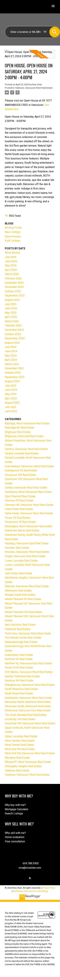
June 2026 (11, 261)
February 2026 (13, 278)
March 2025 (12, 321)
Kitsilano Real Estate (17, 547)
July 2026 (10, 257)
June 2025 (11, 308)
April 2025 (11, 317)
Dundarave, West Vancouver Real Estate (28, 492)
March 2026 (12, 274)
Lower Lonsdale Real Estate (21, 560)
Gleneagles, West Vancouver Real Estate (28, 526)
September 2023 (14, 377)
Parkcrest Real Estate (17, 629)
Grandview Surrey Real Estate (22, 530)
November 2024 (14, 329)
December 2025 (14, 282)
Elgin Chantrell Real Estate (20, 496)
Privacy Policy (48, 888)
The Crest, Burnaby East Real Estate (25, 714)
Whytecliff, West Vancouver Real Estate (28, 761)
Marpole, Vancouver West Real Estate (27, 586)
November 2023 (14, 368)
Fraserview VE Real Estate (20, 522)
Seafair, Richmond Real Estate (22, 676)
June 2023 (11, 389)
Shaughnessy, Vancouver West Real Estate (29, 684)
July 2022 (10, 407)
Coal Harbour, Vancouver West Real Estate (29, 466)
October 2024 (13, 334)
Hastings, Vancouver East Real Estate (26, 543)
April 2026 (11, 269)
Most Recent (12, 252)
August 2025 (12, 299)
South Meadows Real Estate (21, 689)
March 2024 (12, 364)
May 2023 (10, 394)
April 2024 (11, 359)
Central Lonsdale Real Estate (21, 453)
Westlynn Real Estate (17, 757)
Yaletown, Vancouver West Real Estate (33, 88)
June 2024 (11, 351)
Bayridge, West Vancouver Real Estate (27, 423)
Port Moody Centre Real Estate (23, 637)
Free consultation (15, 841)
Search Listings (14, 813)
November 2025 (14, 287)
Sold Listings (12, 240)
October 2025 (13, 291)
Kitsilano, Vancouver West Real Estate (27, 551)
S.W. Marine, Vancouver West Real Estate (28, 672)
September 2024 (14, 338)
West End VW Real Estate (20, 749)
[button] (30, 878)
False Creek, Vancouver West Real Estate (29, 513)
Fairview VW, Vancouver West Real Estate (29, 504)
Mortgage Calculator (16, 809)
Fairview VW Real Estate (19, 500)
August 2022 (12, 402)
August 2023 (12, 381)
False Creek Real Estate (19, 509)
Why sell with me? (15, 832)
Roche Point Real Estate (19, 667)
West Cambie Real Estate (19, 740)
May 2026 (10, 265)
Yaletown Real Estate (17, 770)
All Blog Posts (13, 227)
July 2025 (10, 304)
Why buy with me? (15, 805)
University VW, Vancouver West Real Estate (30, 723)
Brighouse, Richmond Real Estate (24, 436)
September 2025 (14, 295)
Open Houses (13, 236)
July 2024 (10, 346)
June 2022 (11, 411)
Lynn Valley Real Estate (18, 573)
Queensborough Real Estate (21, 642)
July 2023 (10, 385)
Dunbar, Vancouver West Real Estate (26, 487)
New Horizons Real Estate (20, 624)
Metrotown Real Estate (18, 590)
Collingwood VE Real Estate (21, 470)
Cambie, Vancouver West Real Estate (26, 449)
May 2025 (10, 312)
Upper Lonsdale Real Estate (21, 736)
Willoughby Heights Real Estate (23, 766)
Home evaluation (14, 837)
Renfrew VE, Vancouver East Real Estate (28, 663)
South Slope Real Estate (19, 693)
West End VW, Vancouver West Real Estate (30, 753)
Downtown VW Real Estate (20, 474)
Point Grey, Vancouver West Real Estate (28, 633)
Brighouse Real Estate (18, 432)
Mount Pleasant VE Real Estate (23, 599)
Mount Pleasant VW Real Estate (23, 612)
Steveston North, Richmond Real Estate (27, 702)
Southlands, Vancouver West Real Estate (28, 697)
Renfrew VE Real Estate (18, 659)
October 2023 (13, 372)
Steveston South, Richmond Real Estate (28, 706)
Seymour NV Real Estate (19, 680)
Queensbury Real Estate (19, 654)
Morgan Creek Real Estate (20, 594)
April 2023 (11, 398)
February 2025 (13, 325)
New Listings (12, 232)
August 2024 (12, 342)
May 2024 (10, 355)
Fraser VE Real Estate (17, 517)
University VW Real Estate (20, 719)
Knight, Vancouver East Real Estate (25, 556)
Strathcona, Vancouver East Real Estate (27, 710)
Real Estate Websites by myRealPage (30, 891)
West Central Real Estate (19, 744)
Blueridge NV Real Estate (19, 427)
